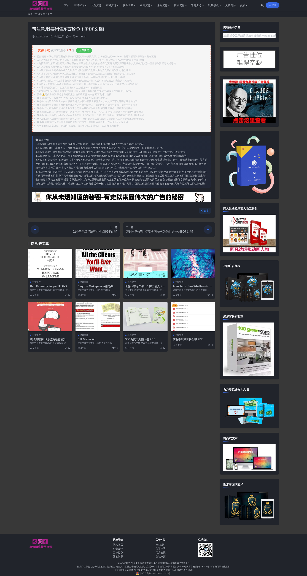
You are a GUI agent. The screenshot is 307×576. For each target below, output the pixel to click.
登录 (274, 5)
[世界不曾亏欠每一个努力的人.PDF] (145, 263)
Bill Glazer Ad (87, 339)
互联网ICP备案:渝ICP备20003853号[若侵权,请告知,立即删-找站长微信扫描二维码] (154, 570)
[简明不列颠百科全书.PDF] (193, 316)
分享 (206, 210)
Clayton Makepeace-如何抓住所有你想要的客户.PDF (97, 287)
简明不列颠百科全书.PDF (188, 339)
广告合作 (118, 548)
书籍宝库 (40, 14)
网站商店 (118, 544)
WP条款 (160, 544)
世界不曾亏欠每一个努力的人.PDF (144, 287)
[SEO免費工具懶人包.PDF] (145, 316)
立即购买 (84, 50)
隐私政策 (161, 556)
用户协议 (161, 552)
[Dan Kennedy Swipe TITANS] (50, 263)
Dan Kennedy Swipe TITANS (48, 286)
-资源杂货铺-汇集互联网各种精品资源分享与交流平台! (164, 562)
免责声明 (161, 548)
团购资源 (118, 556)
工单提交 (118, 552)
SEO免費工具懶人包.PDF (140, 339)
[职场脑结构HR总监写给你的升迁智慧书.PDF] (50, 316)
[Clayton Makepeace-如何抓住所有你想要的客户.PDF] (98, 263)
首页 (30, 14)
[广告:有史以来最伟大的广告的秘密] (121, 198)
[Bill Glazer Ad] (98, 316)
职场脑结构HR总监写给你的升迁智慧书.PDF (49, 341)
